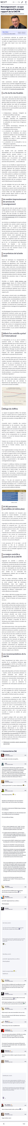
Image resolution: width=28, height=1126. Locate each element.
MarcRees (7, 896)
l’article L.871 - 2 (15, 666)
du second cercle (10, 217)
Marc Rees (5, 32)
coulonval (7, 754)
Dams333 (7, 1113)
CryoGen (7, 908)
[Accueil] (4, 2)
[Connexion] (22, 2)
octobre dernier (8, 596)
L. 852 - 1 (8, 692)
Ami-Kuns (7, 886)
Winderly (7, 1060)
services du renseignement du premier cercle (13, 215)
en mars (17, 594)
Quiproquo (7, 1050)
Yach (6, 763)
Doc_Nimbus (8, 1104)
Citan (6, 789)
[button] (25, 2)
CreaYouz (7, 781)
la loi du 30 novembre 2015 (17, 89)
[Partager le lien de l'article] (3, 1123)
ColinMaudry (7, 1030)
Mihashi (6, 1021)
